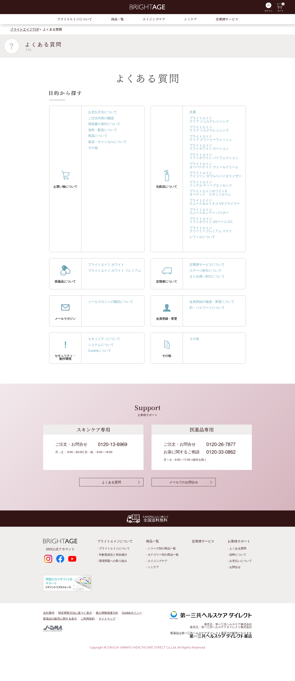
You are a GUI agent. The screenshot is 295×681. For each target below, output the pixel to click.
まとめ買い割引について (207, 276)
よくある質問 (237, 548)
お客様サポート (239, 541)
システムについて (101, 344)
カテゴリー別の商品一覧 (163, 554)
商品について (97, 135)
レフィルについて (202, 236)
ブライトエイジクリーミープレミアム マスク (210, 229)
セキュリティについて (104, 338)
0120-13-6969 (112, 443)
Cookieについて (99, 350)
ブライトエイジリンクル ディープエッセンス (210, 183)
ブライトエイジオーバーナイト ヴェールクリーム (213, 165)
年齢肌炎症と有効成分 (113, 554)
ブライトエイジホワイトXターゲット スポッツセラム (210, 192)
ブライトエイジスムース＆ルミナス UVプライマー (214, 202)
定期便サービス (227, 19)
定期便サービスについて (207, 264)
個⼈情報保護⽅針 (107, 613)
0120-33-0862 (221, 451)
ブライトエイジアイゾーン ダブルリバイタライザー (215, 174)
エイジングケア (154, 19)
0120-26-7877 (221, 443)
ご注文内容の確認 (101, 118)
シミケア (190, 19)
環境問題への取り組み (113, 561)
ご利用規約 (88, 618)
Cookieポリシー (132, 613)
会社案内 (48, 613)
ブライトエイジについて (74, 19)
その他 (93, 147)
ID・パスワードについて (207, 307)
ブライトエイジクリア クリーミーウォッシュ (210, 138)
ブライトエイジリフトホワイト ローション (209, 147)
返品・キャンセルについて (107, 141)
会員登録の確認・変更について (211, 301)
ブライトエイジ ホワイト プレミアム (114, 270)
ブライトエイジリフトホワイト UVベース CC (211, 220)
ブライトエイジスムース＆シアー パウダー (209, 211)
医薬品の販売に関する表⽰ (60, 618)
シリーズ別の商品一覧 (162, 548)
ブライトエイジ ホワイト (106, 264)
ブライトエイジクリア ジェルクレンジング (209, 119)
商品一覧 (117, 19)
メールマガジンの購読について (110, 301)
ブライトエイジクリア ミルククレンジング (209, 128)
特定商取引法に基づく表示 (75, 613)
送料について (237, 554)
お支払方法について (102, 112)
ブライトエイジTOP (24, 29)
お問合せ (235, 567)
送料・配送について (102, 129)
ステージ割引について (205, 270)
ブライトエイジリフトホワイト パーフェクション (213, 156)
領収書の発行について (104, 123)
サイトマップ (107, 618)
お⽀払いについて (240, 561)
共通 (192, 112)
